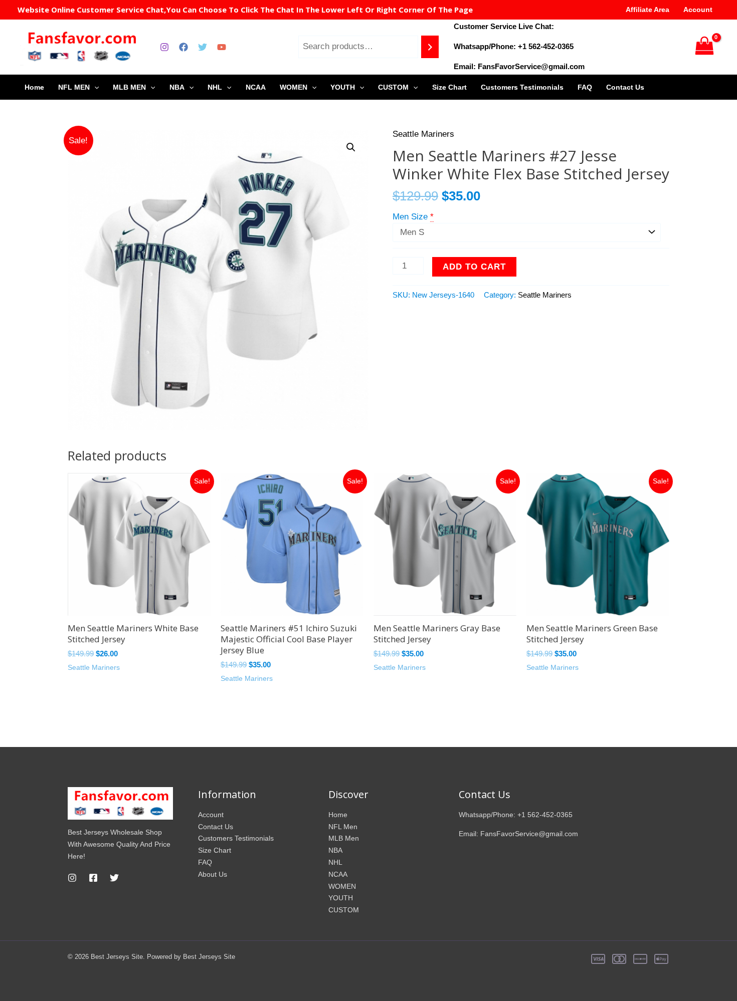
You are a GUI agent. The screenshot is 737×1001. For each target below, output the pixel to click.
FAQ (585, 87)
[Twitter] (202, 47)
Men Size (410, 216)
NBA (177, 87)
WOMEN (293, 87)
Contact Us (625, 87)
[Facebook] (183, 47)
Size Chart (449, 87)
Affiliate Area (647, 10)
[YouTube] (221, 47)
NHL (215, 87)
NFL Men (342, 827)
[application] (94, 87)
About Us (212, 874)
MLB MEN (129, 87)
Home (34, 87)
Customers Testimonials (522, 87)
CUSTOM (393, 87)
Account (697, 10)
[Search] (430, 47)
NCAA (256, 87)
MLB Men (343, 838)
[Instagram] (164, 47)
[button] (351, 147)
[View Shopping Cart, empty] (704, 47)
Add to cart (474, 267)
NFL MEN (74, 87)
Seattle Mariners (423, 134)
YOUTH (342, 87)
